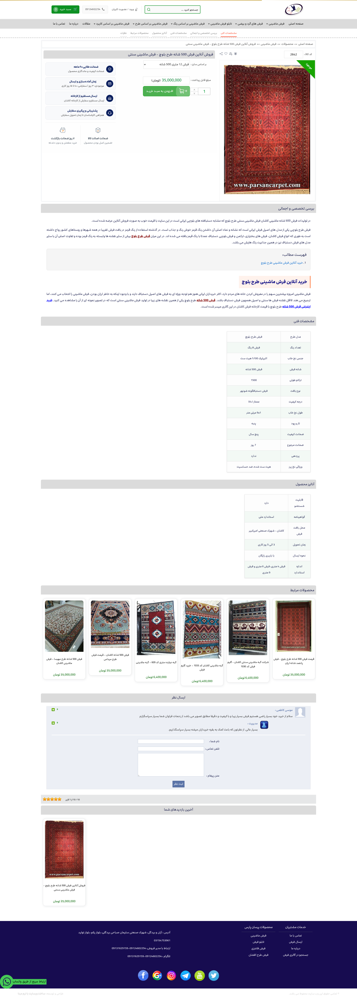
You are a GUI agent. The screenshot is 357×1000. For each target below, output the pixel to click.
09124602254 (95, 9)
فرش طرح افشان (258, 955)
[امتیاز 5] (51, 799)
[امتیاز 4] (49, 799)
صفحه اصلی (305, 44)
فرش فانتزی (258, 948)
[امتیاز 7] (55, 799)
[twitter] (214, 975)
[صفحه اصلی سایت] (294, 9)
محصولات (287, 44)
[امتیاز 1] (44, 799)
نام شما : (214, 741)
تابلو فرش (258, 942)
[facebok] (143, 975)
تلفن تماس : (212, 749)
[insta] (171, 975)
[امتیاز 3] (47, 799)
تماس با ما (296, 936)
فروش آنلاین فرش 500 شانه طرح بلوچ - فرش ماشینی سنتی (221, 44)
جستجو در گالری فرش (295, 955)
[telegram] (185, 975)
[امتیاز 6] (53, 799)
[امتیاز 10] (60, 799)
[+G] (157, 975)
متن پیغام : (212, 776)
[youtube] (199, 975)
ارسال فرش (295, 942)
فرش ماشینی (268, 44)
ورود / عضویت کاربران (123, 9)
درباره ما (295, 948)
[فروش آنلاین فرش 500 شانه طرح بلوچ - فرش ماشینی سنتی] (267, 129)
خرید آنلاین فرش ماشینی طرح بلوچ (282, 263)
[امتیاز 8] (57, 799)
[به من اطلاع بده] (235, 53)
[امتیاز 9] (59, 799)
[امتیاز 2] (45, 799)
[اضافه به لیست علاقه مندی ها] (225, 53)
